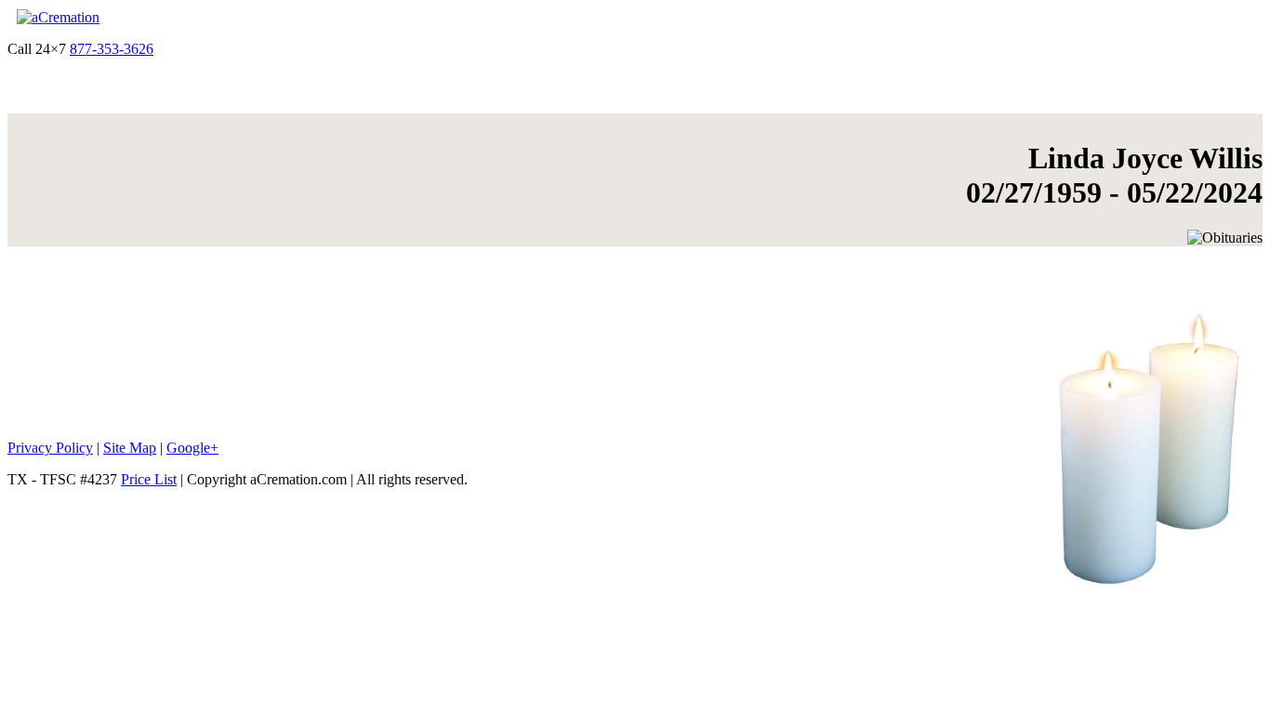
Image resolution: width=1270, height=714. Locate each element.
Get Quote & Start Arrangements (253, 49)
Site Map (129, 448)
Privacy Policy (50, 448)
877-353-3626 (111, 49)
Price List (149, 479)
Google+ (192, 448)
